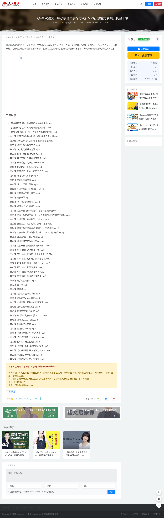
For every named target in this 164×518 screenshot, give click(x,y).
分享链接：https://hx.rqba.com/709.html (28, 399)
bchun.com (21, 514)
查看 (155, 63)
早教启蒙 (45, 4)
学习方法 (12, 392)
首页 (35, 4)
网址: (86, 486)
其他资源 (97, 4)
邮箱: (49, 486)
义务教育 (58, 4)
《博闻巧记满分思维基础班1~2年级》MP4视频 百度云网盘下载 (149, 108)
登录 (150, 4)
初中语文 (58, 23)
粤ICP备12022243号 (50, 514)
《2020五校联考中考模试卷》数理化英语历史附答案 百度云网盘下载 (149, 119)
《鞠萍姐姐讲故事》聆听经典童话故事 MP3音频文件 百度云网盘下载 (149, 98)
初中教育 (39, 37)
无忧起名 (39, 507)
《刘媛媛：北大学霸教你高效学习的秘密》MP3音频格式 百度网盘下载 (76, 455)
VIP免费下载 (144, 55)
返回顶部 (156, 514)
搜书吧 (31, 507)
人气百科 (16, 507)
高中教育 (71, 4)
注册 (159, 4)
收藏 (11, 399)
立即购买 (144, 49)
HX (108, 23)
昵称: (12, 486)
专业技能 (84, 4)
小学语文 (67, 23)
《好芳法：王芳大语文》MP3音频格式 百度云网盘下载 (46, 455)
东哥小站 (24, 507)
